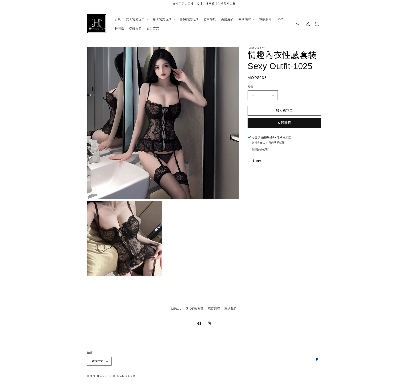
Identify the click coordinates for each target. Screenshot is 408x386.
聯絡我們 (230, 308)
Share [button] (256, 160)
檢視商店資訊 (261, 149)
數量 (250, 86)
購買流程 (214, 308)
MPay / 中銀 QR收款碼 (187, 308)
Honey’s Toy (104, 376)
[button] (136, 19)
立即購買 (284, 123)
